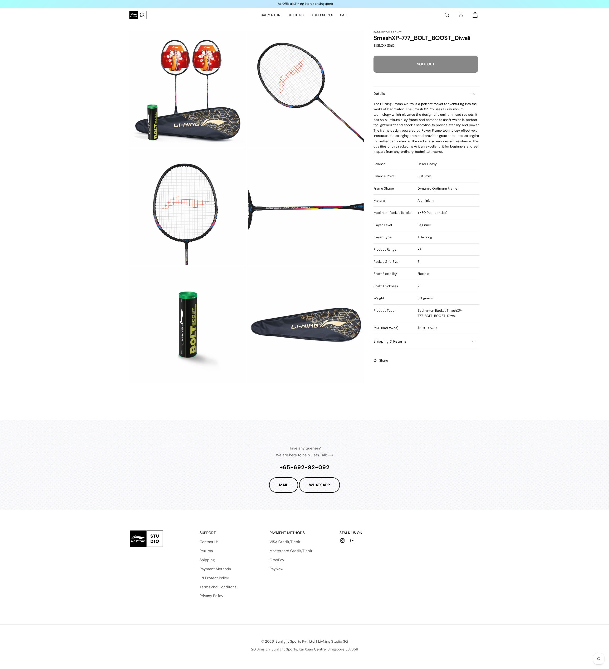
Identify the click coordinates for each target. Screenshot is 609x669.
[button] (447, 15)
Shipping (207, 560)
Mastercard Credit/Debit (291, 551)
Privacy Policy (211, 595)
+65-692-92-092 (304, 467)
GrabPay (277, 560)
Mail (283, 485)
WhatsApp (319, 485)
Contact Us (209, 542)
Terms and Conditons (218, 587)
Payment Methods (215, 569)
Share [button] (383, 360)
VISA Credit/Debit (285, 542)
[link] (270, 15)
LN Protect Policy (214, 578)
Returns (206, 551)
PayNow (276, 569)
